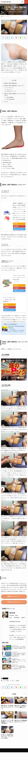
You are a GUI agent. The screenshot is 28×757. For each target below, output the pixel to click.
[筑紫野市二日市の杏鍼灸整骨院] (6, 2)
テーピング (5, 11)
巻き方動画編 (10, 97)
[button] (3, 37)
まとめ (6, 101)
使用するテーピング (11, 91)
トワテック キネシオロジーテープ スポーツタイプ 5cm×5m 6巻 (19, 277)
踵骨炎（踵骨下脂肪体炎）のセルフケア (14, 85)
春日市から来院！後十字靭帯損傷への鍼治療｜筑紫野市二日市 (18, 647)
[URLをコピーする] (25, 37)
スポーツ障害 (6, 680)
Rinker (18, 220)
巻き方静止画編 (10, 99)
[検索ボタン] (22, 2)
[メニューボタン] (26, 2)
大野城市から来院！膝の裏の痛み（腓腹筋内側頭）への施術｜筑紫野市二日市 (18, 655)
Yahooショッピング (18, 229)
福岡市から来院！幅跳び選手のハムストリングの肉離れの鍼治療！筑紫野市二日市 (18, 667)
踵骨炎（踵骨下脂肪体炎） (11, 83)
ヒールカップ (10, 87)
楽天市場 (16, 226)
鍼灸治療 (9, 649)
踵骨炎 (17, 680)
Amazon (16, 223)
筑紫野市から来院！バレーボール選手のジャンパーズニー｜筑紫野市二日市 (18, 661)
